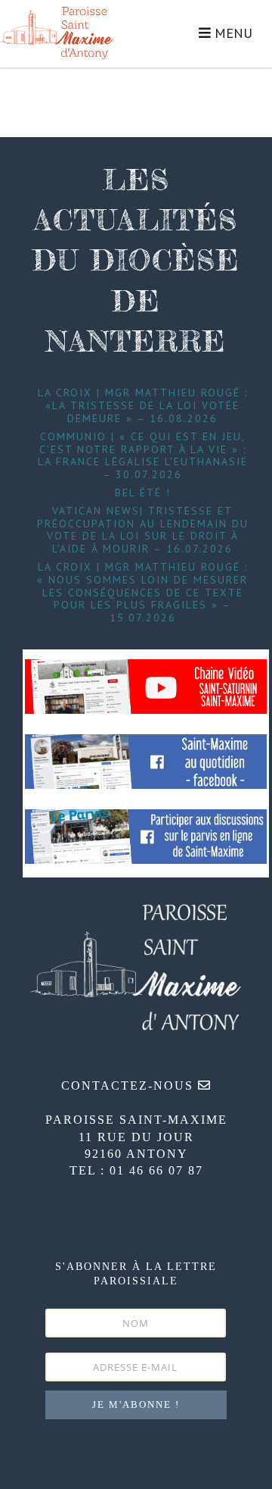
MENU (231, 33)
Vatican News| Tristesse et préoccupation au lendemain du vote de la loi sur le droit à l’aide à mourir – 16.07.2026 (143, 529)
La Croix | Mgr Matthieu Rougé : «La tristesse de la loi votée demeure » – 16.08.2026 (143, 405)
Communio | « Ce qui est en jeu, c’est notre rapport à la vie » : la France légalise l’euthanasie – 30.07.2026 (143, 455)
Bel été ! (143, 492)
